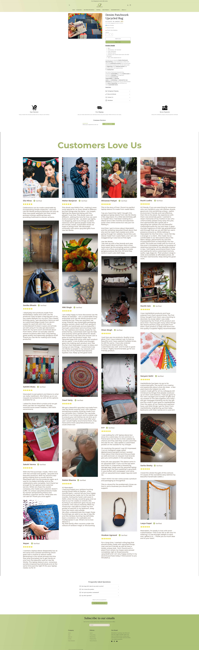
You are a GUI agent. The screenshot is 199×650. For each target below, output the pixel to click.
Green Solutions (71, 640)
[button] (69, 5)
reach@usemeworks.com (99, 603)
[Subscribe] (108, 625)
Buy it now (118, 41)
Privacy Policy (93, 634)
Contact (69, 638)
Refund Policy (93, 636)
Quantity (107, 32)
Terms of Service (93, 640)
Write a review (108, 123)
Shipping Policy (93, 638)
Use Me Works (73, 649)
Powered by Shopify (79, 649)
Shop (69, 634)
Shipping (112, 23)
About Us (70, 636)
